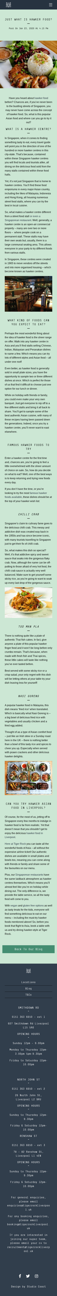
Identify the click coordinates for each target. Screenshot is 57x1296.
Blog (28, 988)
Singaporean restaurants (29, 874)
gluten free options (33, 905)
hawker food (41, 98)
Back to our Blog (28, 949)
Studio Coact (36, 1286)
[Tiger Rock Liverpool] (8, 4)
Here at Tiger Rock (15, 843)
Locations (28, 982)
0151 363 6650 (22, 1016)
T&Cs (28, 994)
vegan (13, 905)
